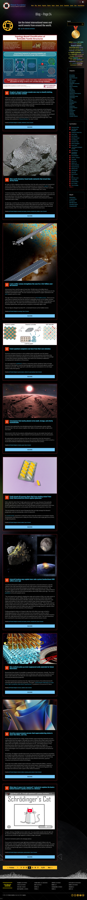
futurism (19, 688)
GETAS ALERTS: (71, 883)
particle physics (21, 852)
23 (26, 867)
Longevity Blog (73, 199)
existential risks (33, 211)
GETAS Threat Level (7, 885)
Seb (72, 176)
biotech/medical (21, 522)
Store (75, 5)
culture (80, 49)
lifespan (71, 58)
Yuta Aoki (73, 159)
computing (26, 772)
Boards (39, 5)
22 (23, 867)
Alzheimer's (75, 42)
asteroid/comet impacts (22, 211)
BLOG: (35, 885)
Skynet (71, 85)
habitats (38, 211)
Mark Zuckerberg (73, 86)
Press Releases (81, 5)
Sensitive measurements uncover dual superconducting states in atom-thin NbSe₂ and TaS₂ (31, 734)
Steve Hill (73, 172)
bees (70, 99)
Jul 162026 (7, 93)
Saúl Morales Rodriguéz (13, 123)
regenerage (79, 60)
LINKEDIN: (53, 883)
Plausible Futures (73, 204)
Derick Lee (73, 161)
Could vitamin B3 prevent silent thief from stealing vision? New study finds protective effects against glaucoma (30, 497)
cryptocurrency (77, 49)
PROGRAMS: (71, 887)
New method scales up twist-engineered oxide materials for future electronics (32, 668)
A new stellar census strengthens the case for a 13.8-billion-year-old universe (31, 285)
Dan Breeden (74, 136)
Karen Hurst (74, 145)
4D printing (72, 76)
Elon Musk (71, 82)
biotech (79, 46)
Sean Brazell (74, 170)
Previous (11, 867)
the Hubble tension (41, 297)
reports (46, 186)
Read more (29, 127)
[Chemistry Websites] (75, 32)
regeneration (72, 61)
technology (80, 63)
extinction (75, 50)
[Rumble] (83, 895)
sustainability (74, 63)
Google (69, 52)
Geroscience (72, 197)
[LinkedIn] (78, 895)
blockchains (72, 110)
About (32, 5)
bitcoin (77, 47)
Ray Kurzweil (72, 80)
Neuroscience (82, 58)
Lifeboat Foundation (11, 895)
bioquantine (79, 43)
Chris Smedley (74, 185)
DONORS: (53, 885)
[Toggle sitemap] (80, 2)
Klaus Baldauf (74, 155)
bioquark (73, 46)
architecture (72, 92)
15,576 (43, 867)
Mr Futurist (72, 201)
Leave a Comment (30, 123)
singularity (81, 61)
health (73, 53)
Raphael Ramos (75, 166)
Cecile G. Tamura (75, 157)
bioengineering (72, 102)
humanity (82, 52)
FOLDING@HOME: (55, 887)
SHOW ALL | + (71, 187)
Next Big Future (73, 202)
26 (35, 867)
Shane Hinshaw (75, 165)
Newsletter (66, 5)
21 (21, 867)
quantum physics (21, 372)
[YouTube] (80, 895)
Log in (21, 29)
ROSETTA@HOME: (20, 889)
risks (79, 61)
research (77, 61)
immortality (74, 54)
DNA (70, 79)
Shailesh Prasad (75, 138)
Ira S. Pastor (74, 183)
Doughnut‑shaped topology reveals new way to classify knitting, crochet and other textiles (31, 93)
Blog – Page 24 (43, 14)
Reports (49, 5)
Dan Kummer (74, 150)
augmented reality (73, 96)
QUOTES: (70, 889)
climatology (72, 114)
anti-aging (80, 42)
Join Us (61, 5)
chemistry (29, 211)
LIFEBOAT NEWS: (37, 883)
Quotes (71, 5)
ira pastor (72, 56)
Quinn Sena (74, 134)
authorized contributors (30, 29)
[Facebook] (72, 895)
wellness (79, 65)
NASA (79, 58)
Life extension (79, 56)
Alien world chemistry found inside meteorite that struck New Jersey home (30, 180)
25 (32, 867)
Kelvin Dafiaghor (75, 143)
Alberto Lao (74, 163)
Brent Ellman (74, 174)
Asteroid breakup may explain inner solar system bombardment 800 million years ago (32, 580)
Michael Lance (74, 178)
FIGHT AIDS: (19, 887)
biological (71, 103)
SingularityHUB (73, 206)
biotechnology (72, 47)
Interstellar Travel (81, 54)
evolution (28, 621)
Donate (57, 5)
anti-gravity (72, 90)
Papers (53, 5)
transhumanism (73, 65)
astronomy (72, 95)
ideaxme (70, 54)
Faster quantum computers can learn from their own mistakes (30, 349)
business (71, 112)
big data (71, 100)
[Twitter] (75, 895)
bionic (70, 104)
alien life (71, 89)
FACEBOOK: (19, 883)
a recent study (10, 515)
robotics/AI (27, 372)
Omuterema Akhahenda (74, 153)
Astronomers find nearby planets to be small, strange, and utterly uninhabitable (31, 422)
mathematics (24, 123)
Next (49, 867)
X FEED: (18, 885)
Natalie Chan (74, 168)
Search (82, 24)
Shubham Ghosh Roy (76, 132)
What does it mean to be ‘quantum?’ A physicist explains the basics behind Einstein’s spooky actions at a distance (32, 788)
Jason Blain (74, 179)
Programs (44, 5)
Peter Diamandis (73, 78)
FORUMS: (53, 889)
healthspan (78, 52)
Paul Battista (74, 140)
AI (72, 42)
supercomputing (32, 372)
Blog (36, 5)
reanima (74, 59)
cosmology (20, 311)
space (23, 445)
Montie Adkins (74, 181)
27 (37, 867)
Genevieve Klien (75, 127)
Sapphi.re (24, 895)
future (79, 50)
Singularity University (74, 83)
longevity (75, 58)
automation (72, 97)
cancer (74, 49)
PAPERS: (35, 889)
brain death (70, 49)
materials (19, 123)
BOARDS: (70, 885)
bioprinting (72, 106)
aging (70, 42)
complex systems (73, 116)
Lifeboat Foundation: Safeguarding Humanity (14, 5)
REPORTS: (36, 887)
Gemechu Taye (75, 141)
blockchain (81, 47)
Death (82, 49)
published (19, 363)
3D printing (72, 75)
